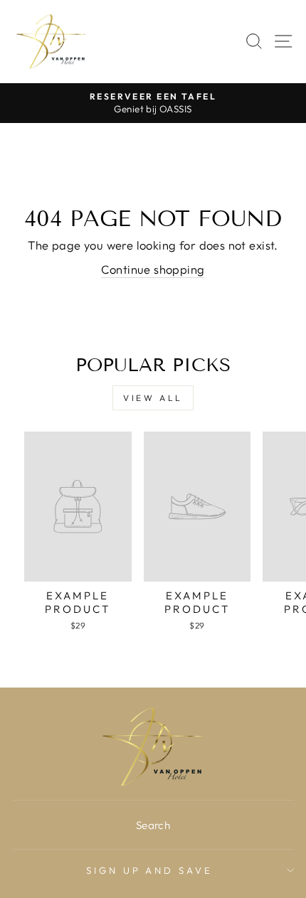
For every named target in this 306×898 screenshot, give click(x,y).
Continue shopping (152, 269)
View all (153, 397)
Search (153, 825)
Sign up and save (149, 870)
